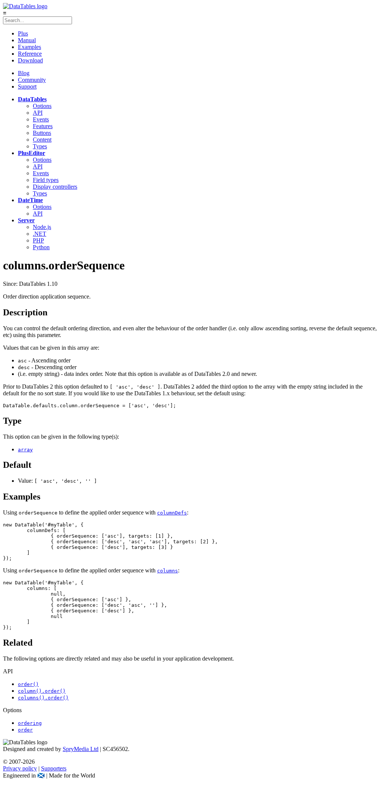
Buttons (42, 133)
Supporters (53, 768)
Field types (46, 180)
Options (42, 106)
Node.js (42, 227)
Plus (23, 33)
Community (32, 80)
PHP (38, 240)
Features (43, 126)
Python (41, 247)
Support (27, 86)
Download (30, 60)
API (38, 112)
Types (40, 146)
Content (42, 139)
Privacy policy (20, 768)
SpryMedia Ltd (80, 749)
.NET (39, 234)
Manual (27, 40)
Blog (23, 73)
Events (41, 119)
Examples (29, 47)
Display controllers (55, 186)
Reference (30, 53)
